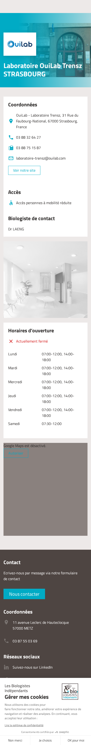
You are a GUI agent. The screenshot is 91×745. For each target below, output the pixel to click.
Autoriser (15, 453)
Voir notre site (24, 170)
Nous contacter (24, 594)
